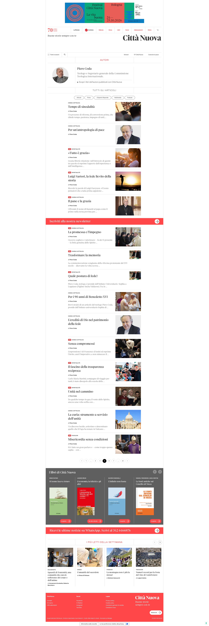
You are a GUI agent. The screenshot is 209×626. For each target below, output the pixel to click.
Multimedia (117, 97)
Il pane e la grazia (79, 201)
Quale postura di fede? (83, 276)
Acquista (63, 521)
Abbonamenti (138, 30)
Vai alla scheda (92, 521)
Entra (149, 30)
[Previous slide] (155, 472)
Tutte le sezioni (54, 55)
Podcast (129, 97)
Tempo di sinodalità (81, 107)
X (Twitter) (79, 603)
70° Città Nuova (138, 55)
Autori (104, 60)
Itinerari (126, 55)
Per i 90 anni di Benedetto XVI (88, 297)
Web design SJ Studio (93, 618)
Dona (110, 30)
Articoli (79, 97)
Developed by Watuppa (106, 618)
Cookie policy (110, 603)
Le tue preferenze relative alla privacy (112, 624)
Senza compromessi (81, 344)
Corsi (127, 30)
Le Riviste (77, 30)
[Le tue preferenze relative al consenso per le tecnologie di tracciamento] (206, 623)
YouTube (79, 607)
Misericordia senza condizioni (88, 439)
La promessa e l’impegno (84, 232)
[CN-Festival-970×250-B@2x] (104, 13)
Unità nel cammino (80, 391)
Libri (118, 30)
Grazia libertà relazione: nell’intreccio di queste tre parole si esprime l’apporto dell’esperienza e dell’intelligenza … (89, 163)
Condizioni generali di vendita (115, 605)
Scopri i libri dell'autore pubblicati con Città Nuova (99, 82)
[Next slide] (160, 472)
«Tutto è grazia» (79, 153)
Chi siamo (50, 603)
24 (123, 461)
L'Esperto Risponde (102, 97)
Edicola (101, 30)
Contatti (49, 601)
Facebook (79, 601)
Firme (89, 97)
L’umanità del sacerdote (88, 572)
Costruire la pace (153, 55)
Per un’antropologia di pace (86, 130)
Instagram (79, 605)
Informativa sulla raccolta (89, 624)
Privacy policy (110, 601)
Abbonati (154, 612)
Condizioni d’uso (111, 607)
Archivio (90, 30)
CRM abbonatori (52, 605)
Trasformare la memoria (84, 255)
